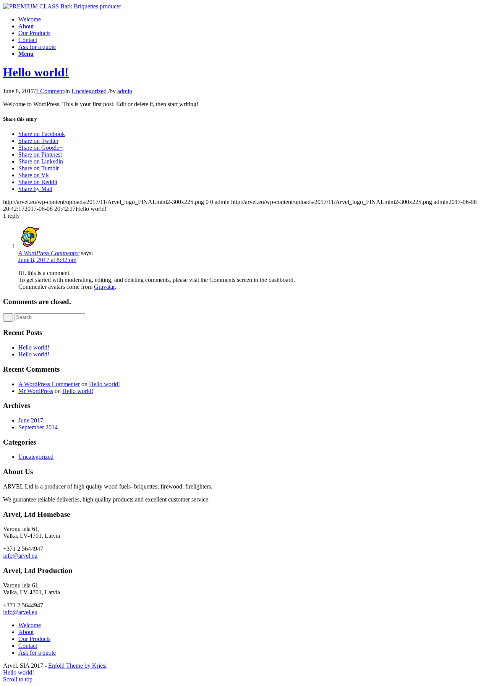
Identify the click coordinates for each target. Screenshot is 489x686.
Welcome (29, 625)
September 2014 (38, 427)
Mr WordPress (35, 391)
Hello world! (36, 72)
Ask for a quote (37, 652)
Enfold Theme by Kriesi (77, 665)
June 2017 (30, 420)
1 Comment (50, 91)
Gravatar (104, 286)
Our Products (34, 639)
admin (124, 91)
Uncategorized (89, 91)
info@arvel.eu (20, 555)
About (26, 632)
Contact (27, 645)
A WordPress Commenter (49, 384)
